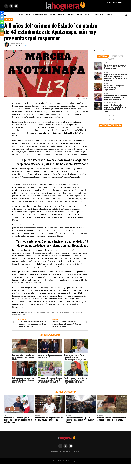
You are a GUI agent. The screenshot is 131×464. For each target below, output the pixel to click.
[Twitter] (2, 17)
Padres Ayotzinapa (19, 314)
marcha (80, 312)
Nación (28, 15)
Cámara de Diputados (40, 15)
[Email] (2, 30)
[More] (2, 34)
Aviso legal (76, 452)
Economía (52, 15)
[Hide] (1, 38)
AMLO (49, 312)
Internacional (98, 15)
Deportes (109, 15)
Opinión (87, 15)
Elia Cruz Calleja (18, 46)
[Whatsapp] (2, 22)
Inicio (21, 15)
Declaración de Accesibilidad (60, 452)
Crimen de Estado (69, 312)
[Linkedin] (2, 26)
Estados (79, 15)
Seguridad (71, 15)
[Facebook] (2, 13)
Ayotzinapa (57, 312)
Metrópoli (61, 15)
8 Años (43, 312)
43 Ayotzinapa (34, 312)
